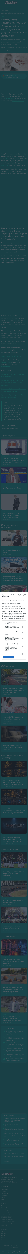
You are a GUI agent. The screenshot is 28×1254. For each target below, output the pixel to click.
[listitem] (14, 623)
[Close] (24, 595)
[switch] (22, 627)
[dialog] (14, 627)
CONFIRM (9, 657)
